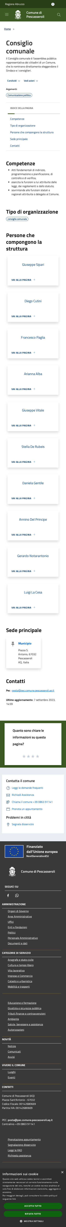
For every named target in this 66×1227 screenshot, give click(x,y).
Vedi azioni (29, 81)
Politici (12, 933)
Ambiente (13, 1019)
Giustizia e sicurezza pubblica (24, 1008)
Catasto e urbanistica (20, 981)
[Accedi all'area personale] (53, 4)
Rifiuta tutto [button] (33, 1213)
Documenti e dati (17, 943)
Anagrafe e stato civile (21, 960)
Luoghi (12, 1072)
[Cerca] (59, 15)
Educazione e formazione (22, 1003)
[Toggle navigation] (7, 14)
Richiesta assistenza (19, 1156)
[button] (32, 1221)
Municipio (24, 643)
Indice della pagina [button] (21, 108)
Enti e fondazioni (17, 927)
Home (7, 29)
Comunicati (14, 1051)
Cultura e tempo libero (21, 965)
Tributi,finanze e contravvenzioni (27, 1014)
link (14, 1198)
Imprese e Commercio (20, 976)
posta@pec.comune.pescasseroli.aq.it (33, 690)
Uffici (11, 922)
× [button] (62, 1172)
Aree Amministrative (20, 916)
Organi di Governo (18, 911)
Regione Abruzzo (14, 4)
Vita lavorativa (16, 970)
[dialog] (33, 1198)
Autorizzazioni (16, 1030)
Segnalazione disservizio (22, 1145)
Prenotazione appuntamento (24, 1139)
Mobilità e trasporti (19, 987)
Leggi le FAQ (15, 1150)
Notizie (12, 1046)
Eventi (11, 1077)
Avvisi (11, 1057)
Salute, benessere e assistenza (25, 1024)
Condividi (12, 81)
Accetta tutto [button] (32, 1206)
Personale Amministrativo (23, 938)
